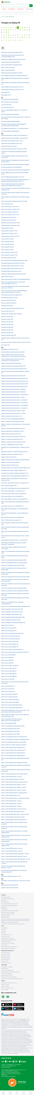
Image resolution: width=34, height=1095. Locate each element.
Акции (4, 9)
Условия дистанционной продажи (9, 910)
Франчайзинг (4, 968)
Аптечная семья (5, 952)
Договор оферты (5, 915)
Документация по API (6, 975)
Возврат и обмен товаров (7, 914)
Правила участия (5, 956)
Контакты (3, 933)
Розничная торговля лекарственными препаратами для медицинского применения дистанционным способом (15, 920)
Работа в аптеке (5, 984)
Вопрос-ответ (4, 961)
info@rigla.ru (13, 1076)
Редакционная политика (7, 938)
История (3, 929)
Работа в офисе (5, 986)
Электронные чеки (6, 962)
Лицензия (3, 907)
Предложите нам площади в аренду (10, 972)
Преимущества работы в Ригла (9, 983)
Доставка (3, 900)
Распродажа (12, 9)
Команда (3, 931)
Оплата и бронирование (7, 898)
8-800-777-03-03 (6, 1058)
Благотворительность (6, 934)
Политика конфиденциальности (9, 903)
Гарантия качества (6, 941)
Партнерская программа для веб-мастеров (12, 978)
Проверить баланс (6, 957)
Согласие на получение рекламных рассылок (12, 924)
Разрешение (4, 909)
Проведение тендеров (7, 967)
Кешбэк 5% (20, 9)
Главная (3, 16)
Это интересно (5, 902)
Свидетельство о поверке (7, 943)
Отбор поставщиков (6, 973)
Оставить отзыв (5, 936)
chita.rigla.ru (23, 1020)
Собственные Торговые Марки (9, 977)
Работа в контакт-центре (7, 988)
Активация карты (5, 954)
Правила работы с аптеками (8, 948)
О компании (4, 928)
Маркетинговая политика (7, 912)
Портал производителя (7, 970)
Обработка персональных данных (9, 922)
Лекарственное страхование (8, 940)
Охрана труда (4, 989)
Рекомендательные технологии (9, 946)
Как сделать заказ (5, 897)
